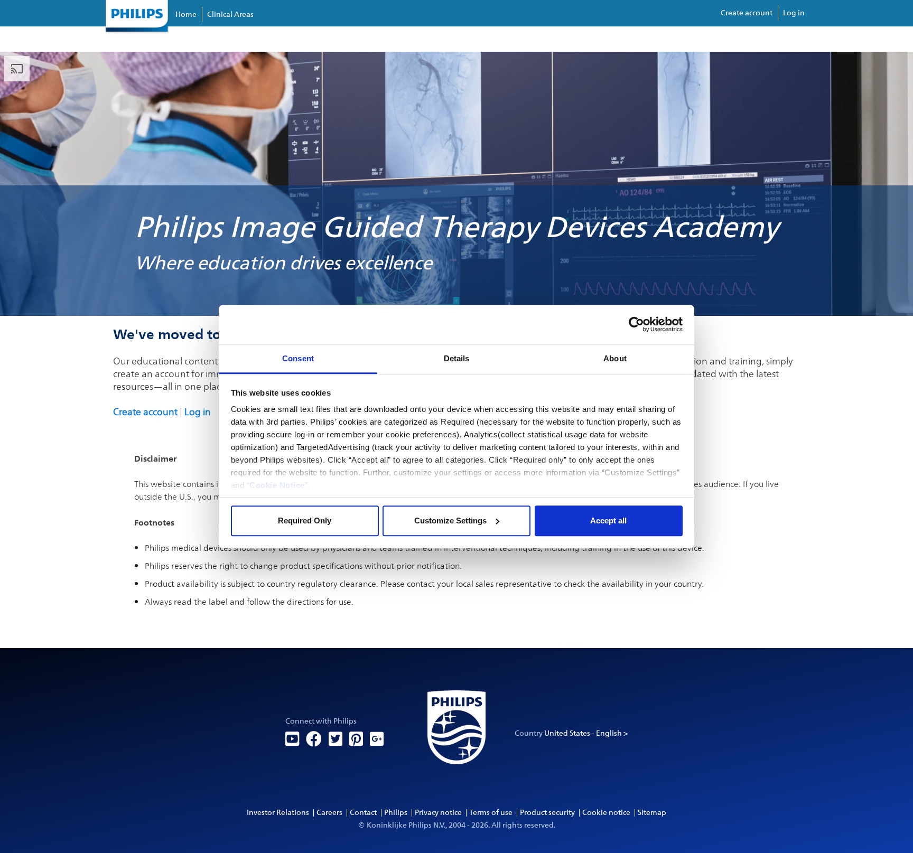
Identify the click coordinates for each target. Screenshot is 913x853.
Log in (794, 13)
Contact (363, 813)
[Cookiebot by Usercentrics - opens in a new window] (636, 324)
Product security (547, 813)
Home (186, 14)
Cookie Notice (277, 485)
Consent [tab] (298, 358)
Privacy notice (438, 813)
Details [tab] (457, 358)
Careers (329, 813)
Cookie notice (606, 813)
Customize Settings (450, 520)
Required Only (304, 520)
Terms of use (491, 813)
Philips (395, 813)
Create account (746, 13)
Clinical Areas (230, 14)
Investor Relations (278, 813)
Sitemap (652, 813)
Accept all (608, 520)
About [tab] (615, 358)
